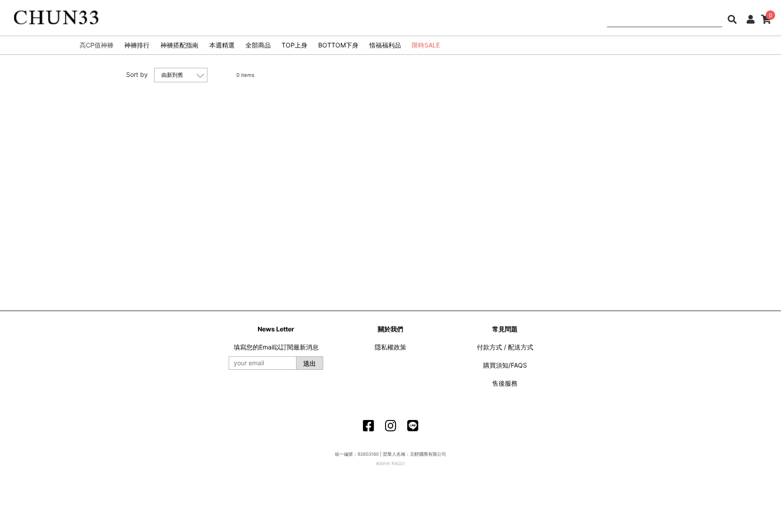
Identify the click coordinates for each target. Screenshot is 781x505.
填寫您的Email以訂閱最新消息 (276, 347)
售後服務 (505, 383)
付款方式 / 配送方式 (505, 347)
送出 (309, 363)
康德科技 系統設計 (390, 463)
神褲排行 (137, 45)
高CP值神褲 (96, 45)
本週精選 (222, 45)
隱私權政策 (390, 347)
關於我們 (390, 329)
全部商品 (258, 45)
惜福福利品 (385, 45)
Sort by (137, 74)
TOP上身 (294, 45)
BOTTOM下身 (338, 45)
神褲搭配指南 (179, 45)
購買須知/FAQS (505, 365)
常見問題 (505, 329)
